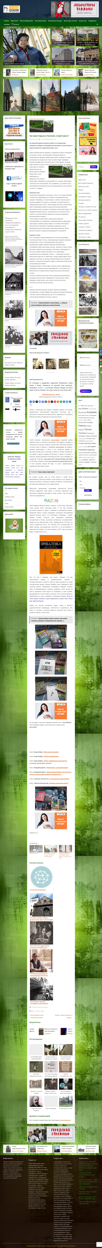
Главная (6, 21)
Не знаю (82, 488)
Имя (85, 357)
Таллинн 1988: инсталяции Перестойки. (40, 1148)
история (85, 446)
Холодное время (82, 438)
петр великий (93, 455)
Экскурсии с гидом (84, 237)
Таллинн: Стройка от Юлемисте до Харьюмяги (91, 71)
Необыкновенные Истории (86, 418)
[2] (48, 372)
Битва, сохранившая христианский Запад (68, 71)
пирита (80, 457)
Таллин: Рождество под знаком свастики (67, 1147)
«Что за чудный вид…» (18, 71)
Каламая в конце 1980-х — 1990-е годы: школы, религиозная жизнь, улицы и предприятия (13, 293)
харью (42, 1011)
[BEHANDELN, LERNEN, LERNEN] (88, 295)
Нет (81, 484)
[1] (47, 372)
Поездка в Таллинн (84, 227)
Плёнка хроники (83, 223)
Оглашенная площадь (55, 21)
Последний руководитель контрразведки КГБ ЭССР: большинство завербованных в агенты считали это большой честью (18, 1148)
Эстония (88, 438)
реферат (85, 460)
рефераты (92, 460)
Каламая (7, 24)
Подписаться (86, 391)
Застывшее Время (84, 193)
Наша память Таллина (85, 220)
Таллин (88, 429)
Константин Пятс (83, 415)
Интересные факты (84, 200)
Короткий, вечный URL (37, 119)
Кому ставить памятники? (65, 1030)
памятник (81, 455)
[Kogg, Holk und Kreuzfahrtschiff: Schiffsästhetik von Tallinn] (88, 268)
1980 (86, 405)
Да (81, 481)
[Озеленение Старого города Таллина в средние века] (50, 848)
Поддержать (92, 21)
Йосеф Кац (82, 412)
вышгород (80, 446)
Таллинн (82, 433)
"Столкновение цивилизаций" (59, 779)
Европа (64, 74)
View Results (88, 495)
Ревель (82, 425)
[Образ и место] (36, 848)
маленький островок (90, 452)
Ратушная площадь (85, 422)
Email (85, 365)
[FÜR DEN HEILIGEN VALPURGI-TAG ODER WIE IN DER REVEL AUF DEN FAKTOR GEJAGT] (88, 308)
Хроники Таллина (18, 74)
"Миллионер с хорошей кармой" (57, 767)
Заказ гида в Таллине (70, 21)
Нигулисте (80, 420)
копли (80, 452)
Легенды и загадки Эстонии (87, 206)
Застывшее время (92, 408)
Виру (80, 408)
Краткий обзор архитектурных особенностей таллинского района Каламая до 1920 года (43, 71)
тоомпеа (93, 462)
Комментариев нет (51, 139)
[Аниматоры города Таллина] (75, 9)
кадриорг (91, 450)
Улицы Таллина (91, 436)
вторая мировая (89, 441)
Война (85, 408)
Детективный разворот (85, 183)
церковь (80, 464)
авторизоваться (65, 1120)
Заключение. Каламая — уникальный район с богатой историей (87, 1175)
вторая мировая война (87, 443)
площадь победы (86, 457)
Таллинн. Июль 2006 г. (92, 1147)
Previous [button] (7, 156)
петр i (86, 455)
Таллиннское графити (85, 230)
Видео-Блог (14, 21)
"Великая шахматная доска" (58, 783)
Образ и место (33, 853)
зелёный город (9, 497)
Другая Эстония (83, 186)
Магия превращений (26, 21)
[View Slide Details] (9, 156)
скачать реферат (84, 462)
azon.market (55, 440)
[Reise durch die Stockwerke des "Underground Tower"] (88, 282)
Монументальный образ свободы (44, 1030)
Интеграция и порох (44, 1033)
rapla (6, 493)
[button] (30, 402)
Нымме (85, 420)
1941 (79, 405)
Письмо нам (83, 21)
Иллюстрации (9, 507)
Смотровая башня (40, 21)
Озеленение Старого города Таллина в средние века (50, 855)
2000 (88, 406)
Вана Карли (8, 500)
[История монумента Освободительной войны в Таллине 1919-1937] (65, 848)
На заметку (35, 1007)
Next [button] (21, 156)
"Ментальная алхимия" (51, 752)
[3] (49, 372)
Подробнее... (17, 476)
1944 (82, 406)
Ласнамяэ (93, 415)
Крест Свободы (36, 1011)
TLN (41, 139)
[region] (14, 156)
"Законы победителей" (51, 756)
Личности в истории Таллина (87, 210)
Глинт (6, 503)
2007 (92, 405)
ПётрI (89, 420)
